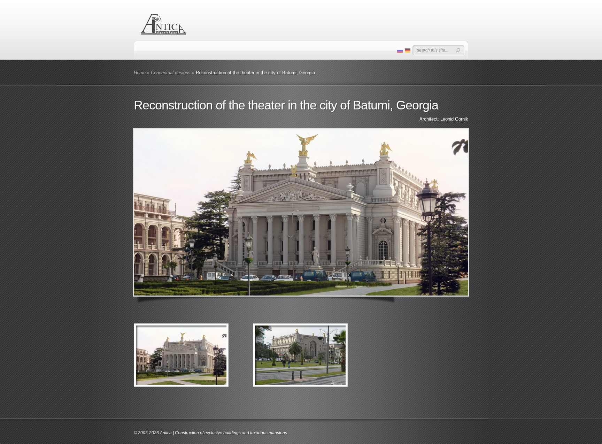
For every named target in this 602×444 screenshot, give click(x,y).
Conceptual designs (171, 72)
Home (140, 72)
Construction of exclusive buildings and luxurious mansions (231, 432)
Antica (166, 432)
